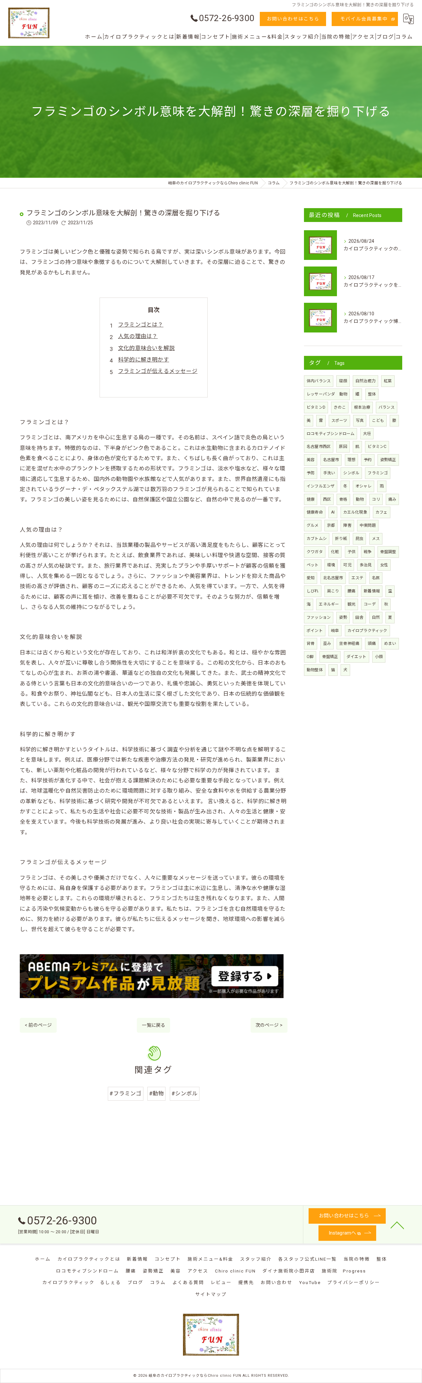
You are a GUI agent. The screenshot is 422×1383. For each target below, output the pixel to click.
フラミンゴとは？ (141, 325)
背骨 (311, 643)
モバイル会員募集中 (364, 18)
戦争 (368, 552)
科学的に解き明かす (143, 360)
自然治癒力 (365, 381)
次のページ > (269, 1025)
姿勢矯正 (388, 459)
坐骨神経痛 (349, 643)
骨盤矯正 (330, 656)
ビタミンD (316, 407)
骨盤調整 (388, 552)
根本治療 (362, 407)
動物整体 (315, 670)
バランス (386, 407)
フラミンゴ (378, 473)
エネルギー (329, 604)
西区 (327, 499)
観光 (351, 604)
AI (333, 512)
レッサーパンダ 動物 (327, 394)
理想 (351, 459)
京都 (331, 525)
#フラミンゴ (125, 1093)
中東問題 (368, 525)
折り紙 (341, 538)
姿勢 (343, 617)
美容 (311, 459)
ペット (313, 565)
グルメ (313, 525)
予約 (368, 459)
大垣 (367, 433)
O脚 (310, 656)
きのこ (340, 407)
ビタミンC (377, 446)
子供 (351, 552)
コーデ (370, 604)
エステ (357, 578)
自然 (376, 617)
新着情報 (372, 591)
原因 (343, 446)
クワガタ (315, 552)
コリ (376, 499)
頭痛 (372, 643)
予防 (311, 473)
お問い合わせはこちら (293, 18)
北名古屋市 (333, 578)
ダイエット (357, 656)
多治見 (366, 565)
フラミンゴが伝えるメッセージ (157, 371)
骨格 (343, 499)
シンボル (351, 473)
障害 (347, 525)
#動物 (156, 1093)
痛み (392, 499)
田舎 (359, 617)
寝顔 (343, 381)
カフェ (382, 512)
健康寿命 (315, 512)
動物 (360, 499)
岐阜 (335, 630)
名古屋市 (331, 459)
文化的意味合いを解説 (146, 348)
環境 (331, 565)
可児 (347, 565)
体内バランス (319, 381)
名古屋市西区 (319, 446)
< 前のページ (38, 1025)
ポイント (315, 630)
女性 (384, 565)
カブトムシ (317, 538)
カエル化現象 (355, 512)
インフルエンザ (321, 486)
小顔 (379, 656)
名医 (376, 578)
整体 (372, 394)
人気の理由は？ (138, 336)
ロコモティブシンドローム (330, 433)
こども (378, 420)
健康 (311, 499)
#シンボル (184, 1093)
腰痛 (351, 591)
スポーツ (339, 420)
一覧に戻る (153, 1025)
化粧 (335, 552)
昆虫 (359, 538)
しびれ (313, 591)
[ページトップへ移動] (397, 1224)
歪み (327, 643)
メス (376, 538)
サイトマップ (211, 1294)
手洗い (329, 473)
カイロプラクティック (367, 630)
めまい (390, 643)
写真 (360, 420)
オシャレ (363, 486)
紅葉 (388, 381)
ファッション (319, 617)
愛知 (311, 578)
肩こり (333, 591)
